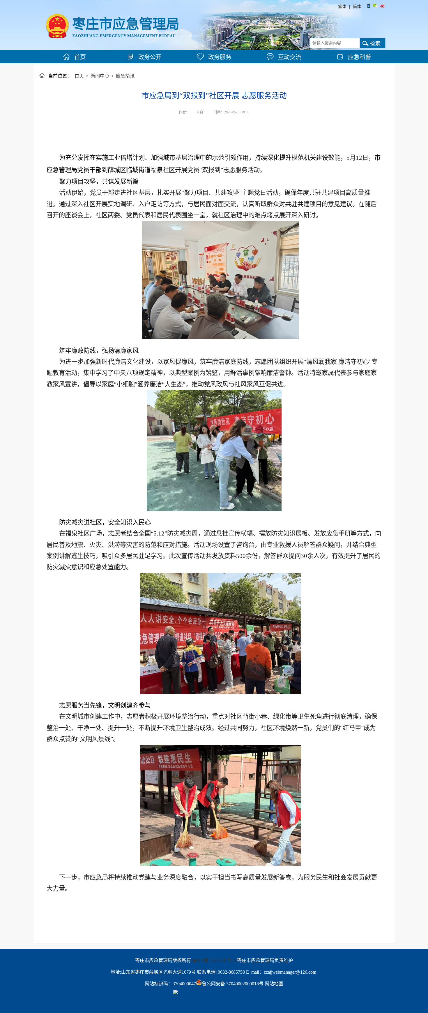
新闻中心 (100, 75)
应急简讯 (125, 75)
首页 (79, 57)
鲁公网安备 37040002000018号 (232, 983)
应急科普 (358, 57)
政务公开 (149, 57)
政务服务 (219, 57)
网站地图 (274, 983)
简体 (357, 6)
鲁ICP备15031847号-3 (214, 960)
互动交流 (289, 57)
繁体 (342, 6)
